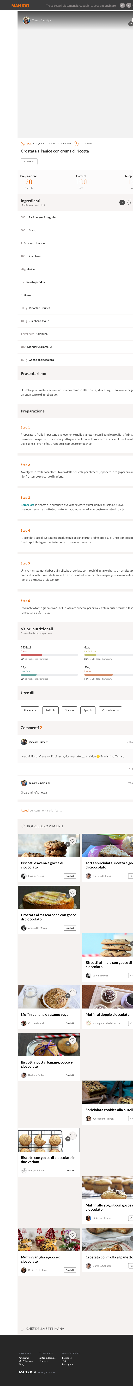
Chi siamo (24, 1357)
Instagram (67, 1364)
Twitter (66, 1361)
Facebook (67, 1357)
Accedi (25, 810)
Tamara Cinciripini (42, 20)
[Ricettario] (128, 5)
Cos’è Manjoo (26, 1361)
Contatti (43, 1361)
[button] (69, 143)
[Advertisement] (105, 907)
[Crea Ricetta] (122, 5)
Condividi (29, 161)
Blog (21, 1364)
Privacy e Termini (46, 1372)
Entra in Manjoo (47, 1357)
